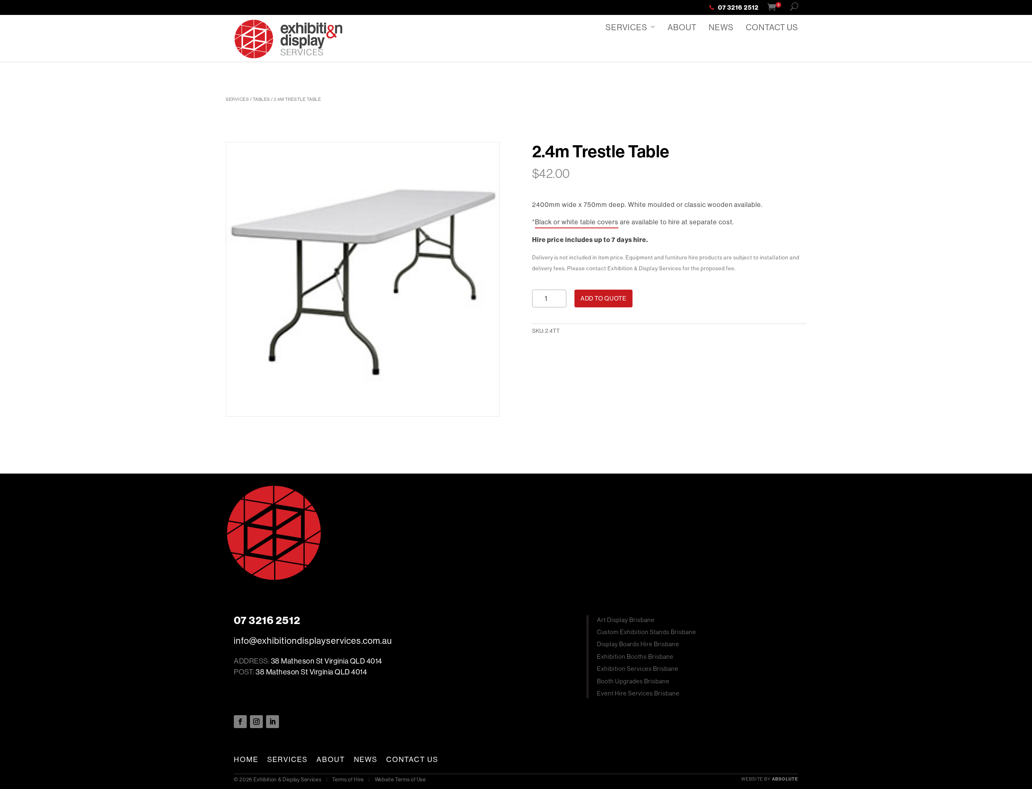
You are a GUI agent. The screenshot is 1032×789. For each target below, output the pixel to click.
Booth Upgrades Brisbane (633, 681)
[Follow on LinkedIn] (272, 721)
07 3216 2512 (738, 8)
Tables (261, 99)
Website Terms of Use (400, 779)
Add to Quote (603, 298)
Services (626, 27)
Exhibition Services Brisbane (637, 668)
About (682, 27)
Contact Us (772, 27)
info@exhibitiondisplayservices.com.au (313, 640)
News (721, 27)
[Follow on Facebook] (240, 721)
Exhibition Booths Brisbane (635, 656)
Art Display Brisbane (626, 620)
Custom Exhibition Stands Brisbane (646, 632)
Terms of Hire (348, 779)
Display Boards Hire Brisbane (638, 644)
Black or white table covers (576, 222)
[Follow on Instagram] (256, 721)
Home (246, 759)
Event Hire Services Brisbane (638, 693)
